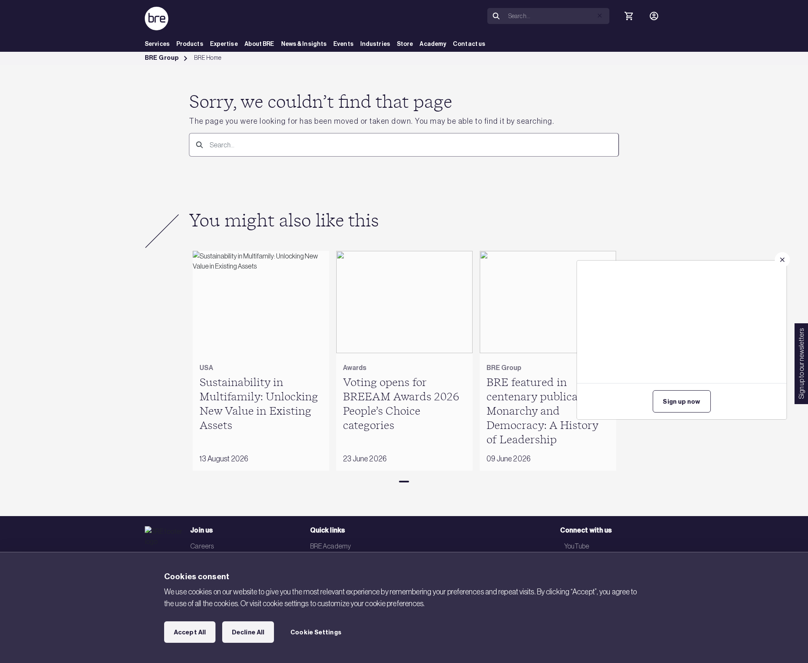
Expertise (224, 44)
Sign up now (681, 401)
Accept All (190, 632)
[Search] (496, 16)
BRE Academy (330, 546)
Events (343, 44)
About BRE (259, 44)
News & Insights (304, 44)
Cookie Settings (315, 632)
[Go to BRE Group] (156, 18)
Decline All (248, 632)
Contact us (469, 44)
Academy (433, 44)
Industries (375, 44)
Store (405, 44)
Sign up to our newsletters (801, 363)
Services (157, 44)
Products (189, 44)
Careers (202, 546)
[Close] (782, 259)
